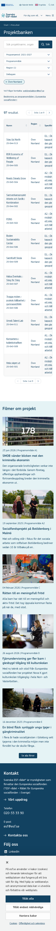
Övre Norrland (15, 81)
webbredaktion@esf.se (33, 90)
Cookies (13, 923)
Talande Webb (27, 5)
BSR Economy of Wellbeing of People (14, 158)
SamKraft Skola (14, 257)
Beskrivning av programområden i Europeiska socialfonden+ (25, 98)
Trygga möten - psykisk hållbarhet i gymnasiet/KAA (15, 300)
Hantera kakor (28, 916)
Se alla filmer (28, 755)
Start (6, 25)
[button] (7, 862)
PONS (9, 219)
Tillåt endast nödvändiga (28, 907)
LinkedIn (14, 851)
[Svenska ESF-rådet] (9, 15)
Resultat (15, 25)
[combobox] (28, 54)
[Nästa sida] (49, 112)
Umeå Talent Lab (14, 320)
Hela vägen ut (13, 362)
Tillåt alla (28, 898)
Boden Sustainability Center (13, 239)
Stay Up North (13, 139)
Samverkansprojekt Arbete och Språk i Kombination (16, 198)
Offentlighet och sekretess (32, 923)
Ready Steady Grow (16, 178)
